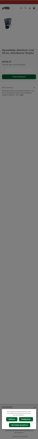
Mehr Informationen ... (19, 415)
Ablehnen (12, 419)
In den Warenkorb (19, 77)
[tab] (18, 91)
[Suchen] (25, 8)
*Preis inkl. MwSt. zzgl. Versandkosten (13, 65)
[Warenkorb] (34, 8)
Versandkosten (18, 432)
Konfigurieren (26, 419)
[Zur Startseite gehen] (6, 8)
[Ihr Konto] (30, 8)
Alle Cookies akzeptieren (19, 425)
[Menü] (21, 8)
